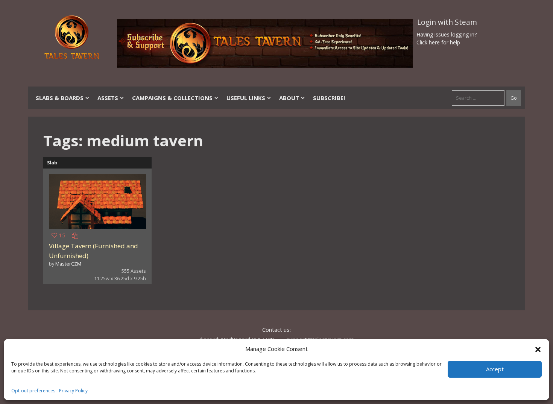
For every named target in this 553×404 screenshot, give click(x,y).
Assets (107, 98)
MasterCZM (68, 263)
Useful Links (245, 98)
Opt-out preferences (33, 390)
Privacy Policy (73, 390)
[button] (538, 348)
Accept (495, 369)
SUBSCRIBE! (329, 98)
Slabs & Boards (60, 98)
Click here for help (438, 42)
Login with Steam (447, 22)
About (289, 98)
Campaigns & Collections (172, 98)
